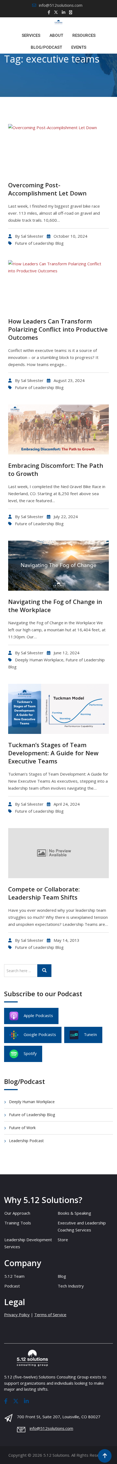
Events (78, 47)
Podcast (12, 1286)
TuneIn (90, 1034)
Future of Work (22, 1127)
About (56, 35)
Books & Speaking (74, 1213)
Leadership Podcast (26, 1140)
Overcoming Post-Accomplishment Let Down (47, 189)
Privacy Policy (17, 1314)
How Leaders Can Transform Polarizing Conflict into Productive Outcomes (58, 329)
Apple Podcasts (38, 1015)
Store (63, 1239)
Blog (62, 1276)
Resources (84, 35)
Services (31, 35)
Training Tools (17, 1223)
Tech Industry (71, 1286)
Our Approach (17, 1213)
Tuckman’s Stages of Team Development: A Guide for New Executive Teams (53, 753)
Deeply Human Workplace (39, 659)
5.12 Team (14, 1276)
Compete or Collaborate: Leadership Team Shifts (44, 893)
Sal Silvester (32, 236)
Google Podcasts (40, 1034)
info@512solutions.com (60, 5)
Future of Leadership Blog (39, 243)
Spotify (30, 1053)
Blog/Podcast (46, 47)
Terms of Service (50, 1314)
